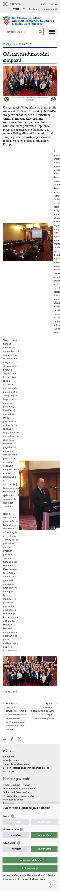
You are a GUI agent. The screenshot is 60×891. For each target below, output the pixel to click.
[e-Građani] (17, 4)
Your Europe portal (13, 799)
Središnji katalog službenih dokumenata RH (26, 767)
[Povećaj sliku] (30, 84)
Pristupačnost (50, 9)
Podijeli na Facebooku (12, 739)
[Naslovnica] (30, 20)
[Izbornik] (52, 31)
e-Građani (8, 756)
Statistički (9, 842)
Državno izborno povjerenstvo (18, 796)
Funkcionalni (11, 829)
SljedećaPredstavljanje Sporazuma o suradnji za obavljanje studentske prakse (42, 711)
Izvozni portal (10, 771)
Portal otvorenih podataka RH (18, 764)
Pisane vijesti (10, 691)
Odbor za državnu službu (16, 792)
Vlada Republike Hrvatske (16, 785)
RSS (43, 4)
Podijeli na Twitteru (19, 739)
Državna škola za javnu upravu (19, 788)
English (33, 9)
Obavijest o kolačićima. (32, 879)
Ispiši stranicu (4, 739)
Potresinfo (8, 803)
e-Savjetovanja (11, 760)
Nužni (6, 816)
